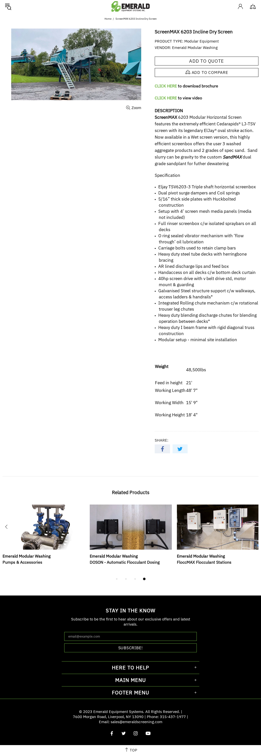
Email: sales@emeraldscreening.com (130, 721)
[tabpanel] (43, 540)
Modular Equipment (201, 41)
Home (108, 18)
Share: (161, 440)
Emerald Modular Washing (195, 47)
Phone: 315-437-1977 (166, 716)
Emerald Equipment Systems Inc (130, 6)
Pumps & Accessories (22, 562)
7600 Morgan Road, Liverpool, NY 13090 (108, 716)
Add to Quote (206, 61)
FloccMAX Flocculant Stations (204, 562)
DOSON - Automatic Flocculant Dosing (125, 562)
